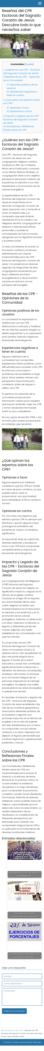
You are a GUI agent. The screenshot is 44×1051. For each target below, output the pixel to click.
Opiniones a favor (18, 107)
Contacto (7, 1042)
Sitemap (37, 1042)
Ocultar (29, 64)
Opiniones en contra (19, 111)
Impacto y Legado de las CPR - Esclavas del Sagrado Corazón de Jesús (21, 119)
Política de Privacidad (22, 1042)
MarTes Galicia (18, 3)
